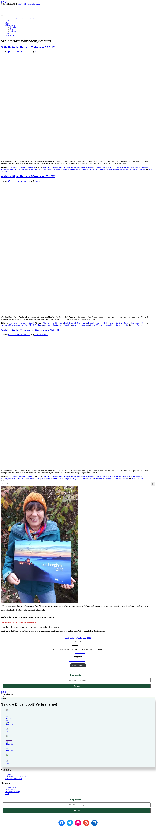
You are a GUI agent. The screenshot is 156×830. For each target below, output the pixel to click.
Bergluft (91, 167)
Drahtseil (98, 167)
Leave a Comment (137, 325)
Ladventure (143, 167)
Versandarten (10, 790)
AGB (7, 794)
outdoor (64, 169)
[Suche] (153, 484)
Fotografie (31, 167)
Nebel (48, 169)
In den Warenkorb (78, 665)
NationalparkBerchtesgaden (28, 169)
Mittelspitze (5, 169)
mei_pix (13, 31)
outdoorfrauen (73, 169)
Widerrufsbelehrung (12, 792)
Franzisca (13, 27)
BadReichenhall (70, 167)
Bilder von (14, 167)
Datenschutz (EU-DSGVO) (15, 777)
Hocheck (109, 167)
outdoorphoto (83, 169)
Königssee (134, 167)
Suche (3, 481)
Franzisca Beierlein (41, 52)
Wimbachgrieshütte (138, 169)
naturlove (42, 169)
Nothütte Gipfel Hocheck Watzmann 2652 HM (28, 46)
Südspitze (102, 169)
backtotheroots (58, 167)
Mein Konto (9, 35)
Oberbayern (56, 169)
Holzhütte (117, 167)
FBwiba (37, 181)
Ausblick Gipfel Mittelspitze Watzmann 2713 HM (30, 329)
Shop (7, 33)
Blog (7, 23)
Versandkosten (80, 653)
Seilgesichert (93, 169)
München (13, 169)
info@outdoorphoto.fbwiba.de (29, 4)
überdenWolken (113, 169)
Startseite (8, 21)
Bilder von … (10, 25)
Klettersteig (126, 167)
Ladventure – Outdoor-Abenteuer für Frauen (21, 19)
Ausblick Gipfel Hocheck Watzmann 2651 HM (28, 176)
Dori (11, 29)
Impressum (9, 775)
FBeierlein (22, 167)
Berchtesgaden (82, 167)
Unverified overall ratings (78, 661)
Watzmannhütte (125, 169)
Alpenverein (47, 167)
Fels (103, 167)
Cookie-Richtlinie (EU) (13, 779)
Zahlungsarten (10, 788)
